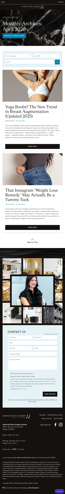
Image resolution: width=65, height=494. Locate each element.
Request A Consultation (14, 35)
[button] (3, 2)
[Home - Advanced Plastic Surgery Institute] (32, 7)
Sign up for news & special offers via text (22, 376)
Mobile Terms (42, 381)
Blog (9, 17)
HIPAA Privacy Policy (55, 415)
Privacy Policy (52, 381)
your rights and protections (22, 457)
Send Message (50, 394)
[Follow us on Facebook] (55, 426)
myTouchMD (57, 418)
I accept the (12, 389)
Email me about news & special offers (21, 373)
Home (4, 17)
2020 (13, 17)
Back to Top (32, 242)
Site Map (42, 415)
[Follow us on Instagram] (60, 426)
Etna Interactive (34, 488)
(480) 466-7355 (13, 435)
